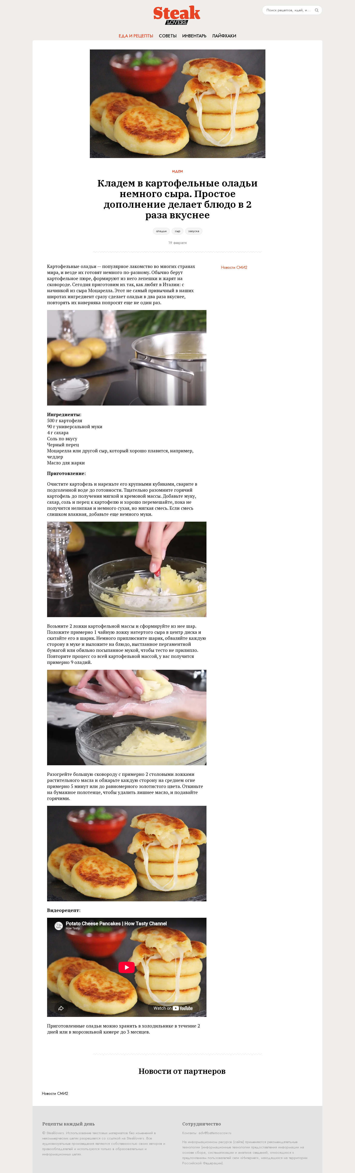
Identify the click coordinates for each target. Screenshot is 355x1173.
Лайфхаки (224, 36)
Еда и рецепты (136, 36)
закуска (193, 231)
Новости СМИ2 (234, 267)
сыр (177, 231)
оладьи (161, 231)
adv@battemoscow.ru (215, 1133)
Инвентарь (194, 36)
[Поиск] (316, 10)
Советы (168, 36)
